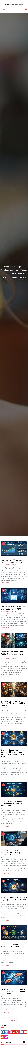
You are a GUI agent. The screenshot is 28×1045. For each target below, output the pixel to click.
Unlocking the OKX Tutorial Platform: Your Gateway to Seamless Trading (12, 852)
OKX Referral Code (5, 557)
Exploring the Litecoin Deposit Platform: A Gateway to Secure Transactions (13, 991)
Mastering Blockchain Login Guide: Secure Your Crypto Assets (12, 654)
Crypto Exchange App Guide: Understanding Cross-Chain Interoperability (13, 803)
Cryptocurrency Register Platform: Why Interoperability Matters (13, 703)
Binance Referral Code (15, 557)
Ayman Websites (6, 564)
